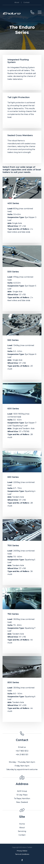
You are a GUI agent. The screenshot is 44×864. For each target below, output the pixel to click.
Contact (26, 2)
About (16, 2)
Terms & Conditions (22, 854)
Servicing (22, 831)
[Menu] (39, 12)
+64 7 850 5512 (22, 751)
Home (22, 824)
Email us (22, 747)
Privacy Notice (22, 851)
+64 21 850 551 (22, 754)
